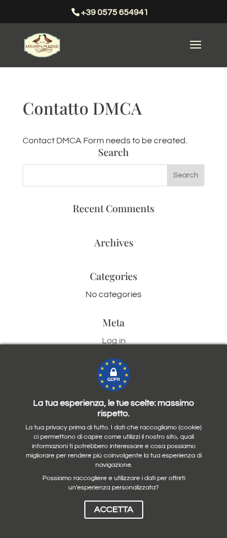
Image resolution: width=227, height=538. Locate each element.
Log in (114, 340)
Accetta (113, 509)
